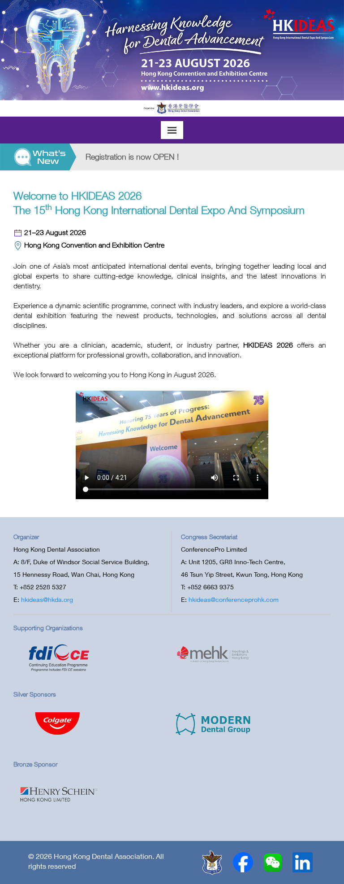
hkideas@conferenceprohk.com (234, 599)
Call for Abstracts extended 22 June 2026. (172, 156)
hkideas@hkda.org (47, 599)
